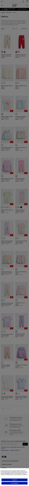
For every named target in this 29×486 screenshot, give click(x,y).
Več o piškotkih (14, 483)
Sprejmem (14, 479)
